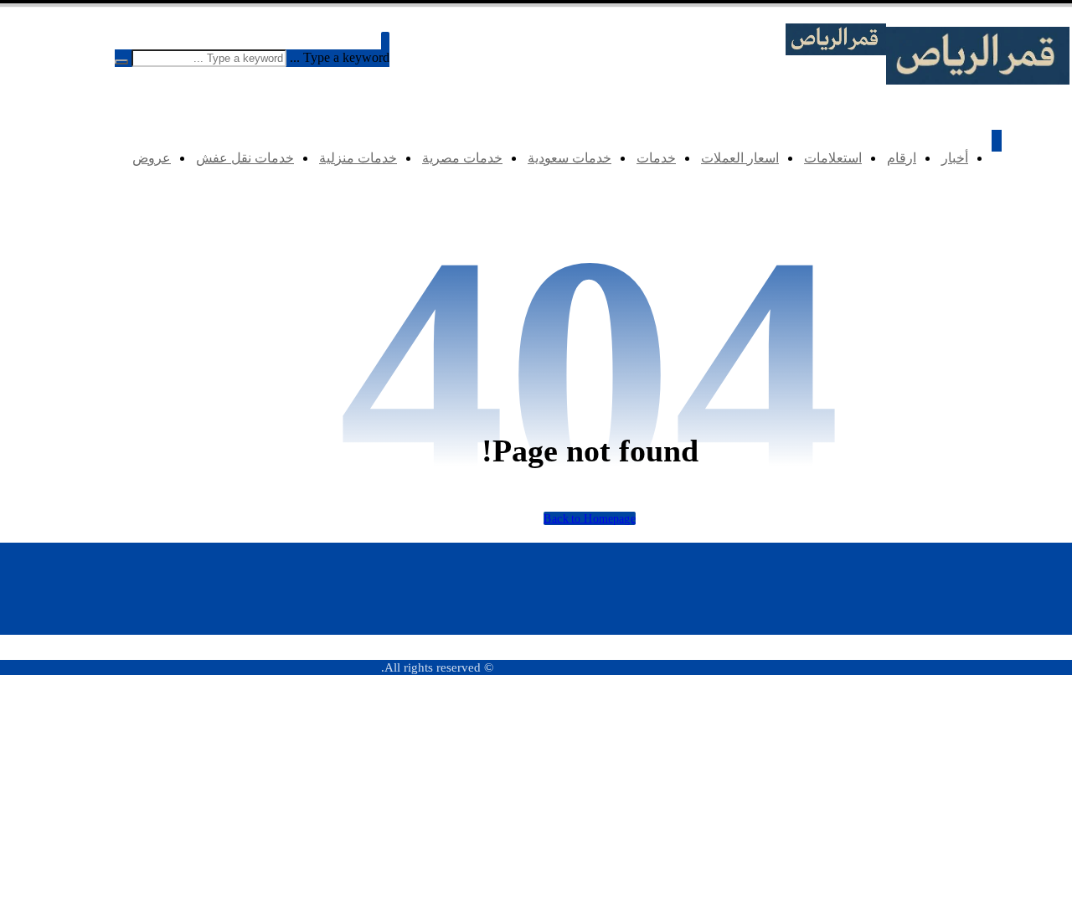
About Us (992, 745)
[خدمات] (977, 80)
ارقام (846, 723)
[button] (385, 42)
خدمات (842, 788)
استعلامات (834, 745)
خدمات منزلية (827, 853)
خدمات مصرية (825, 832)
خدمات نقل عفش (817, 875)
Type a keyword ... (339, 57)
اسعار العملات (826, 766)
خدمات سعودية (823, 810)
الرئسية (995, 701)
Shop (1001, 723)
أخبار (847, 701)
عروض (842, 897)
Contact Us (988, 766)
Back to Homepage (590, 518)
